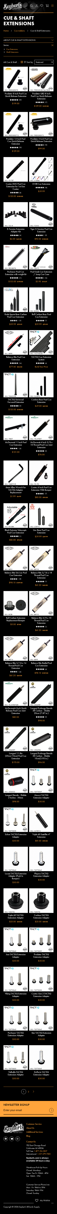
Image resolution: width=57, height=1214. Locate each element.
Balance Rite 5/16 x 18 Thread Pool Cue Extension (41, 575)
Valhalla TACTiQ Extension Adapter (16, 1073)
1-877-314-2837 (40, 1151)
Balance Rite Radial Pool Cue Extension (41, 664)
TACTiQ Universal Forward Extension (16, 401)
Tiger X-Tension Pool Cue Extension (41, 230)
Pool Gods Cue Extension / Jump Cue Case (41, 273)
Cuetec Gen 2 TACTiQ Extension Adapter (41, 995)
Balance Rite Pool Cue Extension (15, 358)
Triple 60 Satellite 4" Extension (41, 835)
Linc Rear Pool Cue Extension (41, 531)
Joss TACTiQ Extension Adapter (16, 955)
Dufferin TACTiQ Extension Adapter (41, 1073)
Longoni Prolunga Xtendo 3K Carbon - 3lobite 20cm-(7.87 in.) (41, 711)
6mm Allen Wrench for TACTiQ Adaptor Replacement (16, 490)
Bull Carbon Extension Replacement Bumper (15, 619)
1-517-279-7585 (44, 1154)
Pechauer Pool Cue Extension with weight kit (15, 273)
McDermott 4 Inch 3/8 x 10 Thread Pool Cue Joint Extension (41, 445)
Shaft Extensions (12, 52)
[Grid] (22, 62)
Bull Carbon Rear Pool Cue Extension (41, 315)
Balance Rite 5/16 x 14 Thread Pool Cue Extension (15, 665)
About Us (30, 1128)
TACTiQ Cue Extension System (41, 358)
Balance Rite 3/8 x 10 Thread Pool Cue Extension (41, 620)
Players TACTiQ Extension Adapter (41, 875)
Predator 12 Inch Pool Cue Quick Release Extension (15, 141)
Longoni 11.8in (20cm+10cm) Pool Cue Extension (15, 756)
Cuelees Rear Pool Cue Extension (41, 401)
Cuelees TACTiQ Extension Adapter (41, 916)
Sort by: (30, 62)
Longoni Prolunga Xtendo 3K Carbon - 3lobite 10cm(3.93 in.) (41, 756)
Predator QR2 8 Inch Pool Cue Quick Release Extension (41, 96)
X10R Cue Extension (41, 183)
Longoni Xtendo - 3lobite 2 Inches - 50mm (15, 796)
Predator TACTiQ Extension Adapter (41, 955)
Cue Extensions (12, 49)
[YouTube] (11, 1139)
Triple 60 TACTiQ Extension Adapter (16, 916)
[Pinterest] (17, 1139)
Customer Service (34, 1124)
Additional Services (34, 1131)
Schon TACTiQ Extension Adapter (16, 835)
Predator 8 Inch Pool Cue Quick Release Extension (16, 95)
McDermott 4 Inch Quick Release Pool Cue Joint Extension (15, 711)
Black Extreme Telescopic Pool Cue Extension (16, 531)
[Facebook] (5, 1139)
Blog (28, 1135)
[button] (31, 6)
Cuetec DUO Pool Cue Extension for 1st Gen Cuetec (15, 186)
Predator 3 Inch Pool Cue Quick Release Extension (41, 140)
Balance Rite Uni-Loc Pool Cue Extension (16, 574)
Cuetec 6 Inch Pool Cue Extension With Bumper (41, 488)
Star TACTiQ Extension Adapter (41, 1034)
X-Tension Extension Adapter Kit (16, 230)
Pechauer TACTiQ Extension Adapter (16, 1034)
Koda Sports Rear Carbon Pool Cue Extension (16, 315)
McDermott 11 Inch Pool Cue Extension (15, 443)
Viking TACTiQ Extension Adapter (16, 995)
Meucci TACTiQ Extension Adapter (41, 796)
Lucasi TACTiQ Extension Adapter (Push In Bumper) (16, 876)
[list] (25, 62)
